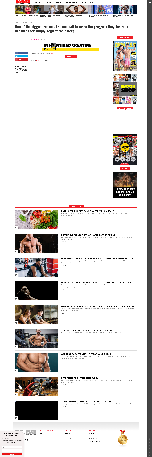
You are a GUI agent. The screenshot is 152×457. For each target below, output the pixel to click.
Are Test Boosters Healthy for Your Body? (86, 354)
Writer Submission (94, 439)
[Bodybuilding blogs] (122, 446)
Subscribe (38, 2)
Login (51, 53)
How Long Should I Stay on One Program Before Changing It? (97, 259)
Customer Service (69, 439)
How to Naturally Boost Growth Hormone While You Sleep (96, 282)
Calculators (43, 436)
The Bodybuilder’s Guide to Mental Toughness (88, 330)
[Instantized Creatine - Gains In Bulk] (70, 50)
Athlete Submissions (95, 436)
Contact (91, 433)
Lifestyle (17, 22)
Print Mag (48, 2)
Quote (43, 39)
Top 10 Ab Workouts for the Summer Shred (86, 402)
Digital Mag (58, 2)
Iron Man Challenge (72, 2)
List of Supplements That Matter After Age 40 (88, 235)
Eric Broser (22, 38)
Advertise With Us (94, 441)
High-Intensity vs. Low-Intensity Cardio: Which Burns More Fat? (98, 306)
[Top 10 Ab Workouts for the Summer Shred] (36, 401)
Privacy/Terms (134, 454)
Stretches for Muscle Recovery (79, 378)
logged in (38, 60)
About (41, 433)
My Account (68, 436)
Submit (12, 454)
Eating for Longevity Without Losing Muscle (87, 211)
